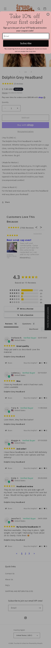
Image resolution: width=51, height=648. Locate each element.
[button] (48, 14)
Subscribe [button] (25, 43)
